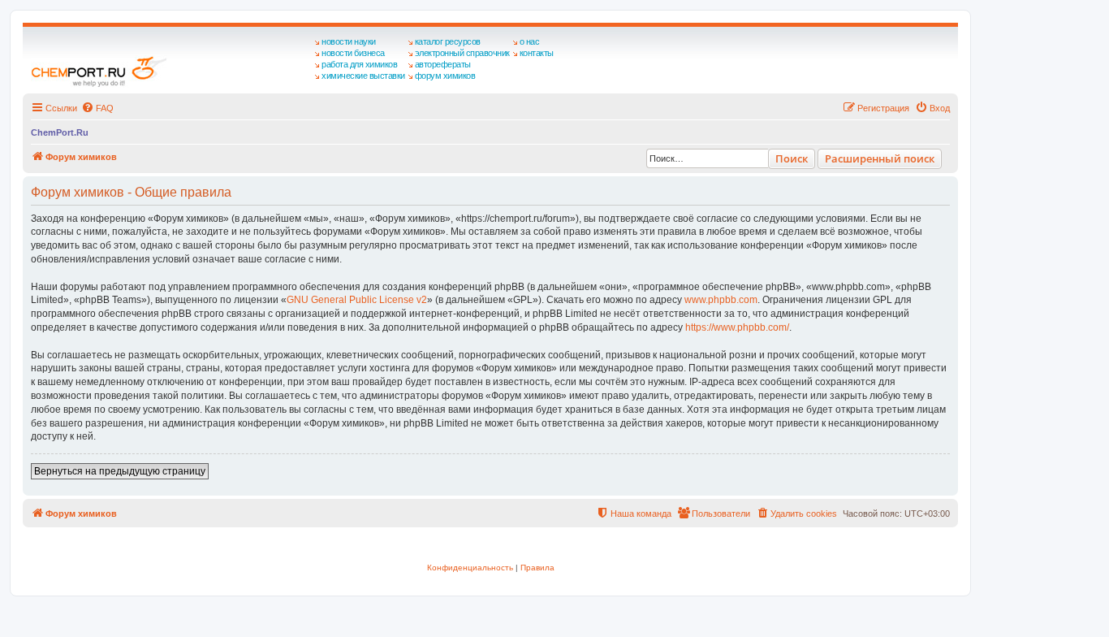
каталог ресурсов (448, 41)
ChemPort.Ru (59, 132)
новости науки (348, 41)
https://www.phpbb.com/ (737, 327)
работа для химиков (359, 64)
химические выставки (363, 75)
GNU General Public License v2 (357, 300)
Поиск (791, 158)
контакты (537, 53)
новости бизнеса (353, 53)
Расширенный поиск (879, 158)
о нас (530, 41)
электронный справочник (462, 53)
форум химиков (445, 75)
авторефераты (443, 64)
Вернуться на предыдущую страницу (119, 471)
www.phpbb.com (720, 300)
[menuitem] (97, 108)
